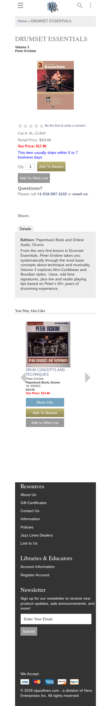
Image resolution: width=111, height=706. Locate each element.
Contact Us (29, 511)
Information (30, 519)
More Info (45, 402)
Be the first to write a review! (65, 126)
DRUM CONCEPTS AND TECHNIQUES (45, 372)
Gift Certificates (33, 503)
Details (25, 229)
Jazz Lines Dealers (36, 535)
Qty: (21, 167)
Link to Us (28, 543)
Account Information (37, 567)
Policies (26, 527)
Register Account (34, 575)
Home (22, 21)
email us (80, 194)
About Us (28, 495)
